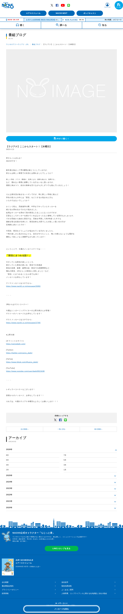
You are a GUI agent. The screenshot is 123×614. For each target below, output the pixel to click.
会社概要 (5, 582)
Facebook (57, 5)
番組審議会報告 (8, 586)
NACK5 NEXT (61, 13)
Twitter (51, 5)
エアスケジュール (33, 13)
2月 (7, 470)
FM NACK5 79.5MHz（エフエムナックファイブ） (8, 5)
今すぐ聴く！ (63, 139)
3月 (65, 465)
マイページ (107, 7)
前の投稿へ (98, 429)
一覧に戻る (61, 429)
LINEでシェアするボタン (65, 420)
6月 (7, 460)
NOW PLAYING (71, 20)
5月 (65, 460)
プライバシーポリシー (10, 590)
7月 (65, 455)
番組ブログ (36, 44)
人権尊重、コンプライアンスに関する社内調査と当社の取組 (84, 593)
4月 (7, 465)
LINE (68, 5)
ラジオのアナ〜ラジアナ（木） (18, 44)
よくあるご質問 (67, 590)
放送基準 (65, 582)
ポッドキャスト (89, 13)
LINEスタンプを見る (61, 548)
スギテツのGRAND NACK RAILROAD (40, 20)
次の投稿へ (24, 429)
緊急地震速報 (67, 586)
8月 (7, 455)
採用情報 (5, 593)
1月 (65, 470)
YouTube (63, 5)
